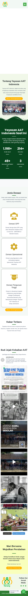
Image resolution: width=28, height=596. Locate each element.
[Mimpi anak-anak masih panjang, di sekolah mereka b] (14, 434)
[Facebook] (21, 586)
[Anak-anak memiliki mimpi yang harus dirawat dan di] (14, 406)
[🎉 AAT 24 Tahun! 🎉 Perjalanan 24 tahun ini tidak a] (14, 378)
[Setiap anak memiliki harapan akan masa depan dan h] (14, 517)
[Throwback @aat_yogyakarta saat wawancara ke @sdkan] (14, 461)
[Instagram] (25, 586)
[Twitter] (23, 586)
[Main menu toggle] (25, 4)
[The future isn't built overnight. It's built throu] (14, 489)
